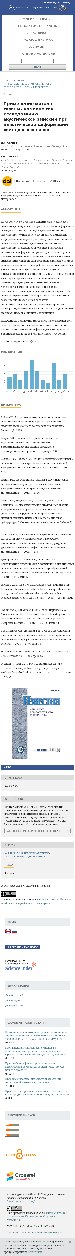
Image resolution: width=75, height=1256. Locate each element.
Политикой (35, 1252)
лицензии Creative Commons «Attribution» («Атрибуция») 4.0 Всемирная (37, 1216)
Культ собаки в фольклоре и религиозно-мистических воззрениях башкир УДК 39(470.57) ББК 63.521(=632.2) (35, 1067)
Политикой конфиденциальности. (41, 1232)
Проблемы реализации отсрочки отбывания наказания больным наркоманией (33, 1080)
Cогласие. (13, 1232)
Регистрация (50, 2)
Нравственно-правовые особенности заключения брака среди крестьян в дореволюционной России (37, 1092)
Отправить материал (23, 947)
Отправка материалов (38, 53)
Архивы (52, 25)
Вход (66, 2)
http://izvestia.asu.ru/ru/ (20, 1201)
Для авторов (36, 32)
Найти (37, 67)
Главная (28, 19)
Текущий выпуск (30, 25)
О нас (43, 19)
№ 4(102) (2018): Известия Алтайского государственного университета (27, 85)
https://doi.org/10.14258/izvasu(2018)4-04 (39, 181)
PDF (9, 767)
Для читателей (14, 995)
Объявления (37, 46)
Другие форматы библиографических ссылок (34, 830)
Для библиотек (14, 1005)
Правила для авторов (38, 39)
